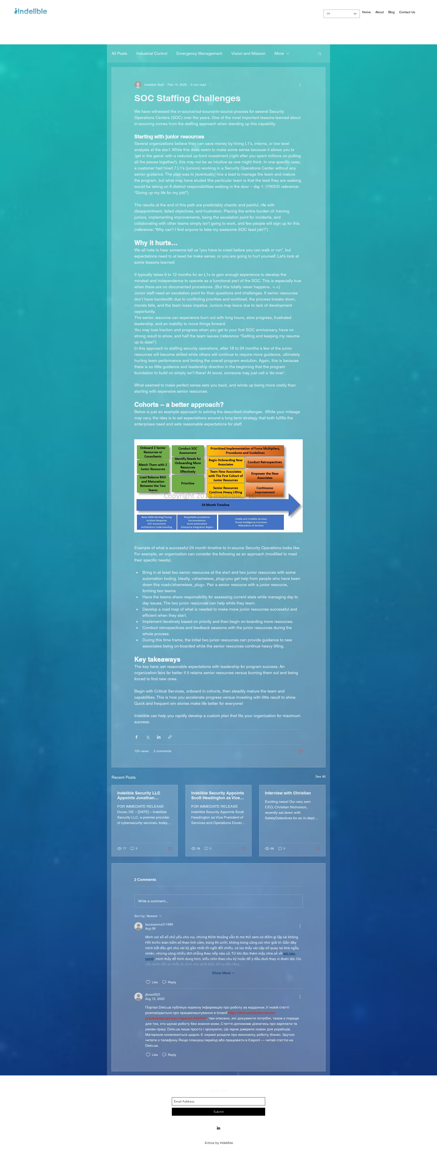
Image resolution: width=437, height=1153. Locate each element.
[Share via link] (170, 737)
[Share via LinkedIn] (159, 737)
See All (320, 776)
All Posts (119, 53)
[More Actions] (300, 926)
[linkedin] (218, 1128)
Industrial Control (151, 53)
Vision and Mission (248, 53)
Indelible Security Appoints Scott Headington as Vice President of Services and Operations (217, 795)
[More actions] (300, 84)
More (279, 53)
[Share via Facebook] (136, 737)
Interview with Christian (288, 793)
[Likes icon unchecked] (148, 982)
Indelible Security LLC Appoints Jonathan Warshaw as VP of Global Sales (141, 795)
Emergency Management (199, 53)
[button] (320, 53)
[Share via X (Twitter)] (147, 737)
